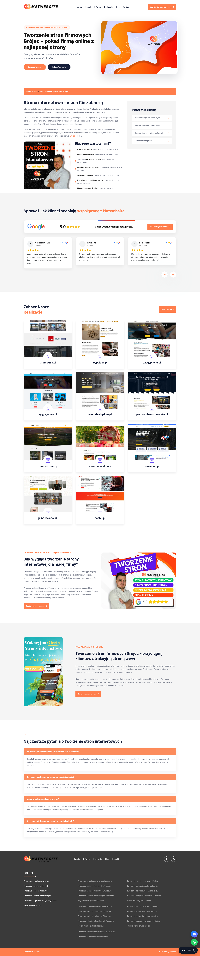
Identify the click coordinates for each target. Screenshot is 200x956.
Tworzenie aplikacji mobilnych (147, 118)
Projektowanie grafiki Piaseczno (91, 926)
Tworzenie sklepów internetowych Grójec (143, 921)
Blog (118, 7)
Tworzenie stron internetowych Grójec (142, 906)
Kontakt (126, 7)
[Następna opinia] (173, 274)
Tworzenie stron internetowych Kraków (143, 881)
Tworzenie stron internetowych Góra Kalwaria (96, 932)
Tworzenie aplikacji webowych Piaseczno (94, 916)
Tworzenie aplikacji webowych (147, 125)
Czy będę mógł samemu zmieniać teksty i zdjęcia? (50, 777)
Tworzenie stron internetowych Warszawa (95, 881)
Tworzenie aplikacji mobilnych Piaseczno (94, 911)
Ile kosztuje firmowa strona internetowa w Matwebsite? (53, 751)
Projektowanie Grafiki (32, 905)
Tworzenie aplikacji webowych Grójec (142, 916)
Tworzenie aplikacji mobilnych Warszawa (94, 886)
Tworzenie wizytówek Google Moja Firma (40, 900)
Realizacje (108, 7)
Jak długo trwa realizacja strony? (43, 799)
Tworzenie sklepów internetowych (149, 133)
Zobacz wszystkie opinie (159, 227)
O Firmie (97, 7)
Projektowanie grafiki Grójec (138, 926)
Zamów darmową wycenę (161, 7)
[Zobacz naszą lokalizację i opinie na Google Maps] (173, 859)
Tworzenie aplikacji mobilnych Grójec (142, 911)
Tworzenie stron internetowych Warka (93, 937)
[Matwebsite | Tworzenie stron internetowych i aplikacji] (41, 7)
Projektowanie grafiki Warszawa (91, 900)
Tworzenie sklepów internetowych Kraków (144, 896)
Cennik (88, 7)
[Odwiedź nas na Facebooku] (166, 859)
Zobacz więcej (166, 309)
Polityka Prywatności (167, 952)
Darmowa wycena (34, 67)
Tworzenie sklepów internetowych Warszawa (96, 896)
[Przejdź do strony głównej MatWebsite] (41, 859)
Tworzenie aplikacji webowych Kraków (142, 891)
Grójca (72, 136)
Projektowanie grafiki (143, 141)
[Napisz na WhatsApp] (194, 942)
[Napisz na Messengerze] (194, 934)
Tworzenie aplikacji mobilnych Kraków (142, 886)
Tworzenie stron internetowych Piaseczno (95, 906)
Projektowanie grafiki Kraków (139, 900)
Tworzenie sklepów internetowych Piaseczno (96, 921)
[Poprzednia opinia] (164, 274)
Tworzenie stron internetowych (36, 881)
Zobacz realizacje (59, 67)
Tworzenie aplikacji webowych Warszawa (95, 891)
